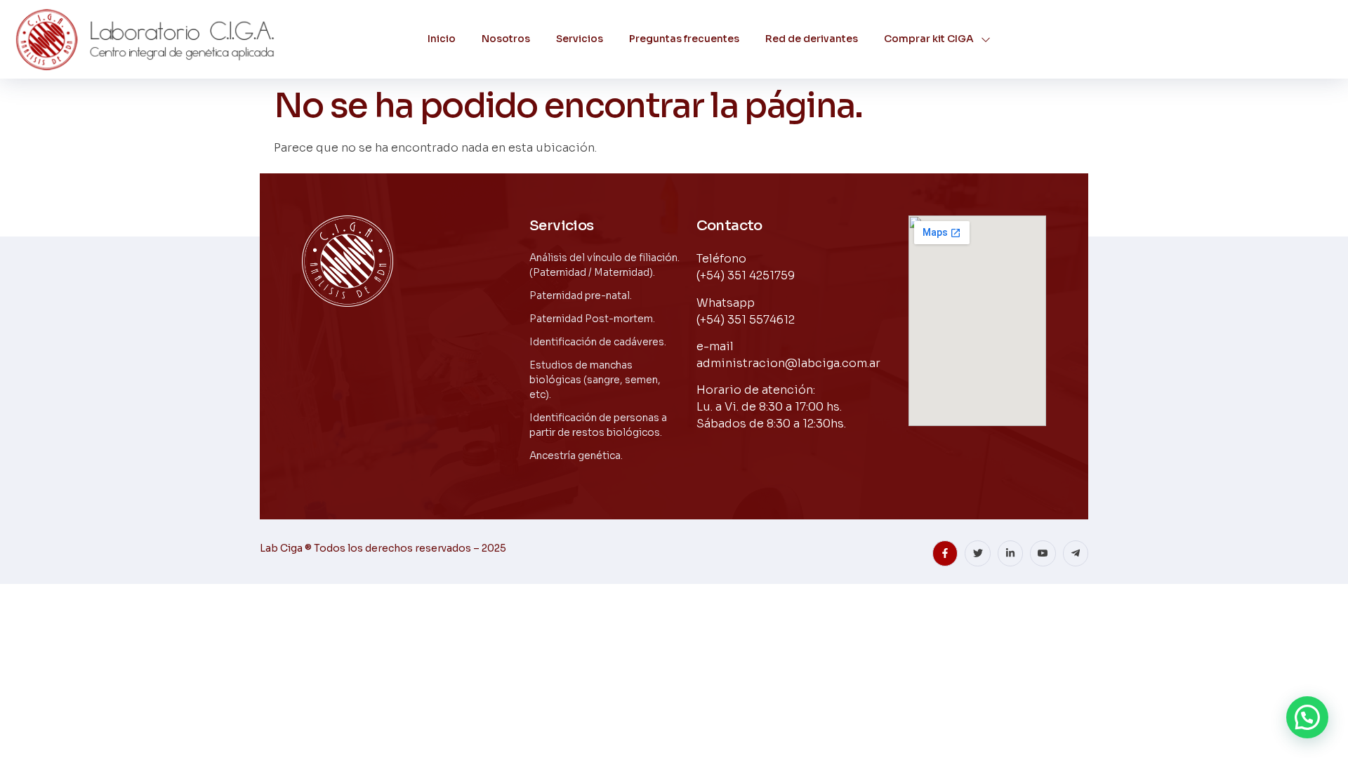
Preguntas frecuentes (684, 38)
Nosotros (506, 38)
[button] (1307, 717)
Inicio (442, 38)
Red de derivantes (811, 38)
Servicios (579, 38)
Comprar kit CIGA (929, 38)
